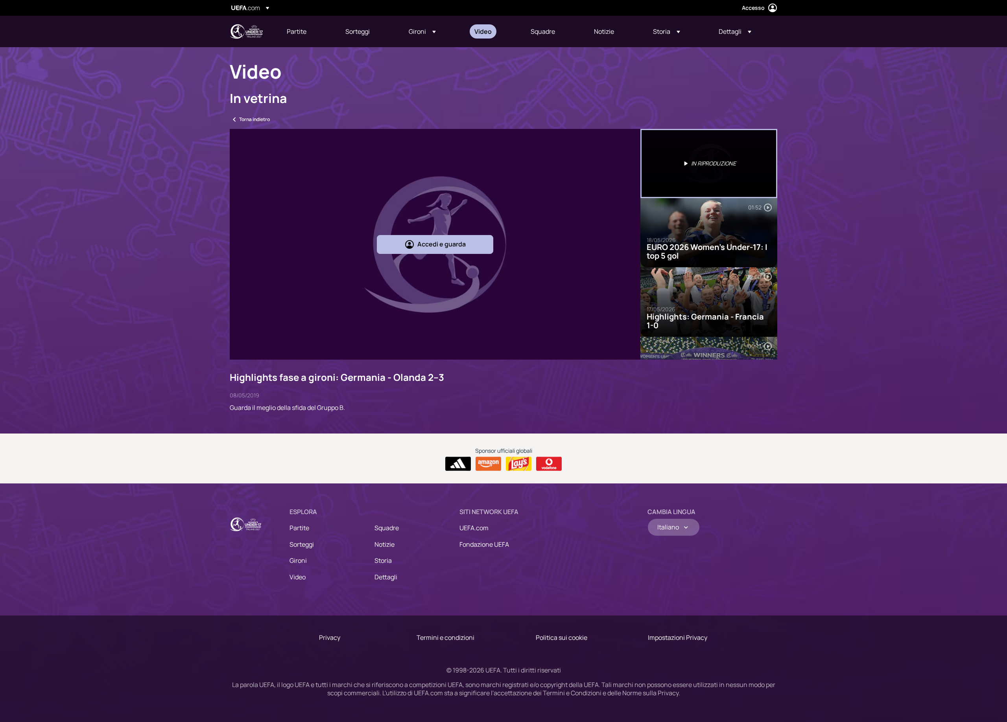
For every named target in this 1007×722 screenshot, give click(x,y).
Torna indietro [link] (254, 119)
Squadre (386, 528)
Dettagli (385, 577)
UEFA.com (474, 528)
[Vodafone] (549, 464)
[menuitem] (306, 31)
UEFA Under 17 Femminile (246, 31)
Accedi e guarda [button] (441, 244)
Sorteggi (302, 544)
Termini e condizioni (445, 637)
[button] (422, 31)
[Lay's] (518, 464)
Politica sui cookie (561, 637)
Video (298, 577)
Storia (383, 560)
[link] (297, 31)
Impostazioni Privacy (677, 637)
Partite (299, 528)
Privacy (329, 637)
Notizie (384, 544)
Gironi (298, 560)
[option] (708, 163)
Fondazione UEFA (484, 544)
